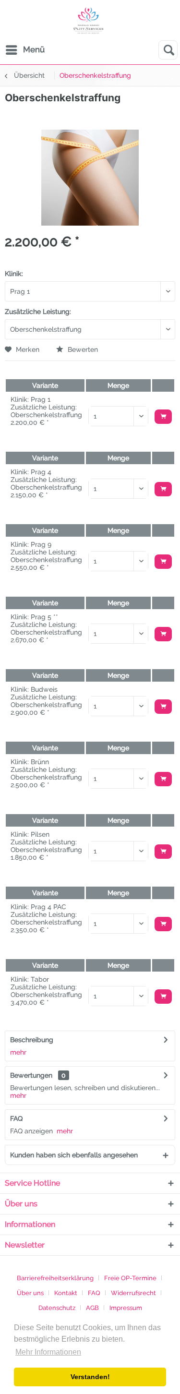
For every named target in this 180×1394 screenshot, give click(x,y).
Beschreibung (31, 1040)
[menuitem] (24, 50)
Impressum (125, 1307)
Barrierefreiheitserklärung (55, 1278)
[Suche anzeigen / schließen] (168, 50)
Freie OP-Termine (130, 1278)
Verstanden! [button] (90, 1377)
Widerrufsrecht (133, 1293)
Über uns (30, 1293)
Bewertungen (31, 1075)
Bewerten (82, 349)
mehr (18, 1052)
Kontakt (65, 1293)
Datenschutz (56, 1307)
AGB (92, 1307)
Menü (34, 49)
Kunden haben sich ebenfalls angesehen (74, 1155)
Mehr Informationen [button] (48, 1352)
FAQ (16, 1118)
